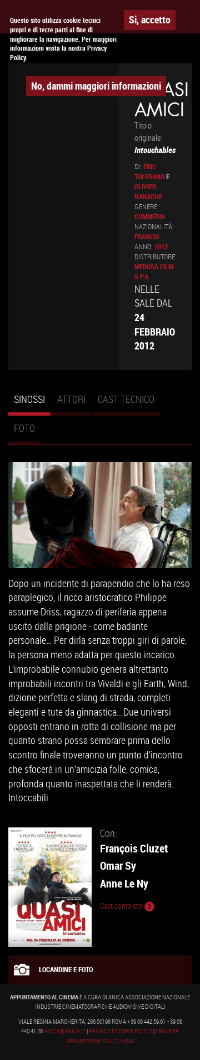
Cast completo (122, 906)
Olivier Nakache (148, 191)
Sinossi (32, 404)
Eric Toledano (149, 171)
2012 (161, 247)
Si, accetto (150, 19)
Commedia (149, 216)
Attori (71, 399)
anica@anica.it (65, 1031)
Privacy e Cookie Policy (120, 1031)
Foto (24, 428)
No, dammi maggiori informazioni (96, 85)
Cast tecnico (126, 399)
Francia (146, 236)
